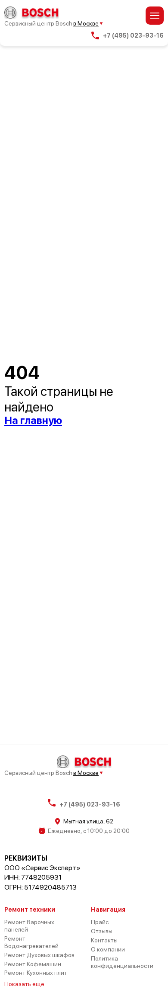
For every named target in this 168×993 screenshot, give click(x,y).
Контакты (104, 940)
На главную (33, 420)
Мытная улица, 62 (88, 821)
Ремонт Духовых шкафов (39, 954)
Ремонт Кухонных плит (35, 972)
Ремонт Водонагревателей (31, 942)
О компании (108, 949)
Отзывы (101, 931)
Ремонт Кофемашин (32, 964)
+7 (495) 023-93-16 (133, 35)
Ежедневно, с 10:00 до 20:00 (89, 830)
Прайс (100, 922)
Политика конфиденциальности (122, 962)
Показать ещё (24, 984)
